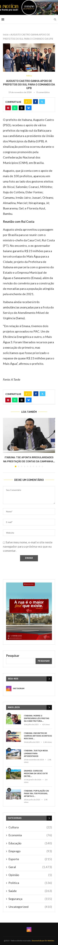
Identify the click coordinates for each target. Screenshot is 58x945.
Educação (30, 843)
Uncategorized (30, 906)
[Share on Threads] (22, 107)
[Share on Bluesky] (29, 107)
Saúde (30, 891)
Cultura (30, 827)
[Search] (55, 19)
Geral (30, 867)
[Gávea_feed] (29, 584)
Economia (30, 835)
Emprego (30, 851)
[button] (5, 442)
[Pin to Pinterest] (8, 107)
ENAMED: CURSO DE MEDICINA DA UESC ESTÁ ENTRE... (36, 773)
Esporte (30, 859)
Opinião (30, 875)
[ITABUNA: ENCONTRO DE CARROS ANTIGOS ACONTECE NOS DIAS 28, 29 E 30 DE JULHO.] (13, 737)
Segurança (30, 898)
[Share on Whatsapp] (15, 107)
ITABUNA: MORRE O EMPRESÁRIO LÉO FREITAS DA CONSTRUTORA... (36, 718)
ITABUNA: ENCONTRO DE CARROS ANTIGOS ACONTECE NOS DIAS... (38, 736)
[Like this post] (29, 101)
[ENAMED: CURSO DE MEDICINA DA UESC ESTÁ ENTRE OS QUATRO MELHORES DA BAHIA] (13, 775)
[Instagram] (29, 929)
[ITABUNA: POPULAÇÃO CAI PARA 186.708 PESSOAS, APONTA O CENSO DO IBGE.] (13, 795)
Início (5, 34)
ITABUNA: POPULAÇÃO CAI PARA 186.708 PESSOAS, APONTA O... (36, 793)
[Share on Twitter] (42, 101)
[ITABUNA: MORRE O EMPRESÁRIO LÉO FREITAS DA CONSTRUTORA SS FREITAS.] (13, 719)
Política (30, 883)
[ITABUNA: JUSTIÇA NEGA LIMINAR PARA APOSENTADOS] (13, 754)
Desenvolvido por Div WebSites (43, 940)
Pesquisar (12, 655)
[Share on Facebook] (35, 101)
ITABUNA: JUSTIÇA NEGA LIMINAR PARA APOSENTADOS (36, 753)
